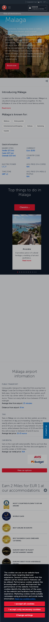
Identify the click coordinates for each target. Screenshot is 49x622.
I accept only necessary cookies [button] (24, 609)
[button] (24, 615)
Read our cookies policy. (25, 599)
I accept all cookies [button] (24, 604)
